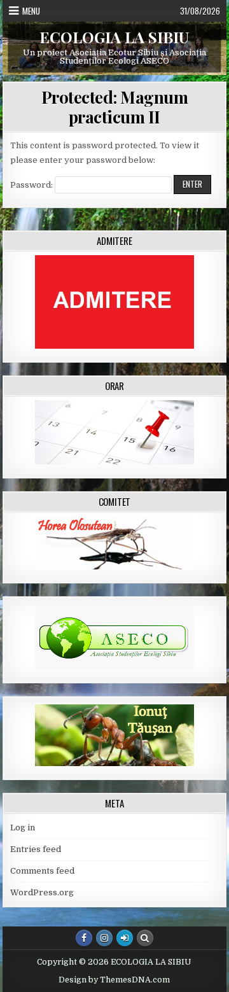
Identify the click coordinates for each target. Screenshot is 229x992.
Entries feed (35, 849)
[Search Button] (145, 938)
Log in (22, 827)
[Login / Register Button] (124, 938)
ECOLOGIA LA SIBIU (114, 37)
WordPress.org (42, 892)
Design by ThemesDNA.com (114, 979)
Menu (31, 10)
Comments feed (42, 871)
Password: (32, 185)
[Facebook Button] (84, 938)
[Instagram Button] (104, 938)
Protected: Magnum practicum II (114, 107)
